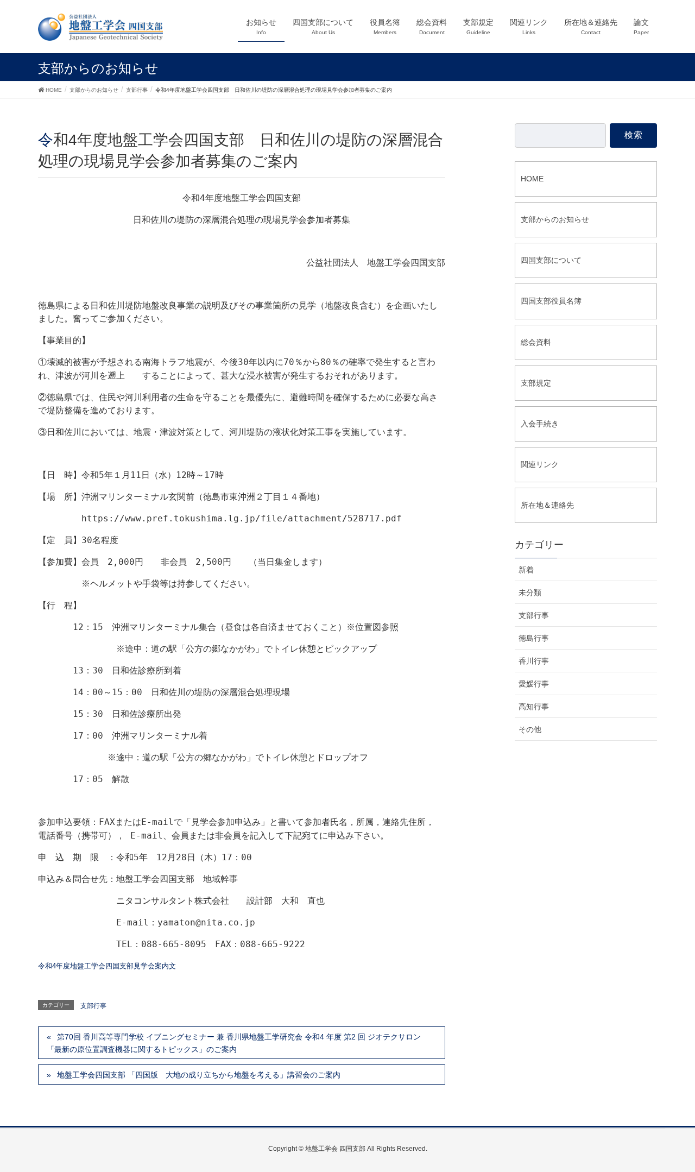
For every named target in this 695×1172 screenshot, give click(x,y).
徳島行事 (534, 638)
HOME (532, 178)
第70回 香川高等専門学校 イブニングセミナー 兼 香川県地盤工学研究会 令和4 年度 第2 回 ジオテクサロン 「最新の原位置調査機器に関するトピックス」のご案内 (234, 1043)
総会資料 (536, 342)
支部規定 (536, 383)
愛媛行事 (534, 683)
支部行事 (93, 1006)
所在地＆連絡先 (547, 505)
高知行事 (534, 706)
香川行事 (534, 661)
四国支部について (551, 260)
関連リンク (540, 464)
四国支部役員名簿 (551, 301)
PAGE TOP (680, 1121)
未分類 (530, 592)
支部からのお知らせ (555, 219)
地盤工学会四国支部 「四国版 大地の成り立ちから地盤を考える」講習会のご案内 (198, 1074)
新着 (526, 569)
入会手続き (540, 423)
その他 (530, 729)
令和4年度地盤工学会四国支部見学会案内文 (107, 966)
